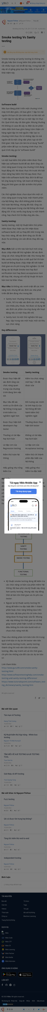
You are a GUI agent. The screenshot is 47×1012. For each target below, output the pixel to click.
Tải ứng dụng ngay (23, 491)
